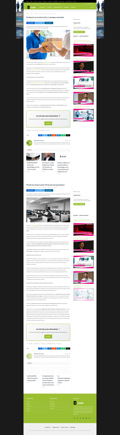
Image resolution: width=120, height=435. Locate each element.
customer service (35, 130)
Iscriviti (48, 123)
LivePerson (59, 343)
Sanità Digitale (55, 1)
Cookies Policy (52, 403)
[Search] (93, 7)
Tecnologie (42, 7)
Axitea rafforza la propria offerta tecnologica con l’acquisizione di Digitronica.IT (64, 167)
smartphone (43, 130)
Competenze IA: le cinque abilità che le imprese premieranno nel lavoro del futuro (48, 380)
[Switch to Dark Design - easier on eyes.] (91, 7)
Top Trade (35, 1)
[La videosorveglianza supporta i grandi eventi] (63, 370)
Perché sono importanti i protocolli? (80, 75)
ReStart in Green (61, 1)
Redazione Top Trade (31, 19)
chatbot (30, 343)
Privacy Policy (52, 406)
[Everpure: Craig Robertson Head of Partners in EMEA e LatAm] (48, 157)
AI (27, 343)
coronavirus (43, 343)
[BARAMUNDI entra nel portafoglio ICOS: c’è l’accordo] (33, 157)
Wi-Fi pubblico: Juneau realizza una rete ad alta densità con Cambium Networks (47, 3)
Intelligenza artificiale (51, 343)
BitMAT (27, 1)
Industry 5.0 (50, 1)
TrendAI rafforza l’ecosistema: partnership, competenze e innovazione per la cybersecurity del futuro (83, 41)
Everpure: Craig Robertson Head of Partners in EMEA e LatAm (48, 166)
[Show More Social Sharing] (55, 23)
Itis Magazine (45, 1)
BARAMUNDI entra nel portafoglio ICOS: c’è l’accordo (33, 166)
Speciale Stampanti (69, 1)
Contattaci (74, 1)
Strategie (49, 7)
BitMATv (31, 1)
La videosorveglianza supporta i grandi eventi (64, 379)
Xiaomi (48, 130)
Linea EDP (39, 1)
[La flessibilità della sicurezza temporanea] (33, 370)
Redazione (52, 408)
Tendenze (73, 7)
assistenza (29, 130)
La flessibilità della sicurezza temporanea (32, 378)
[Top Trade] (31, 7)
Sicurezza (66, 7)
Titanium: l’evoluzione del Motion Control (81, 90)
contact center (36, 343)
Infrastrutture (58, 7)
